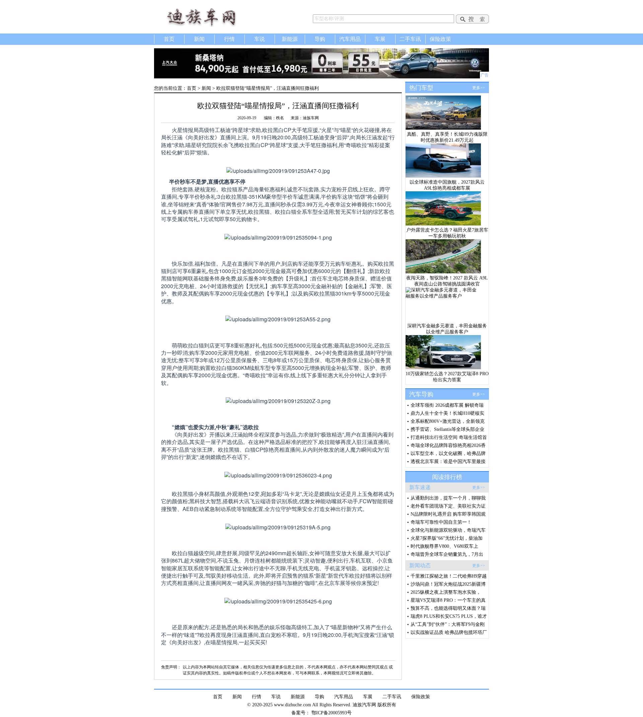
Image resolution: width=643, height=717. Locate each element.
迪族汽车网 (211, 17)
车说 (259, 39)
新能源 (290, 39)
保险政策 (440, 39)
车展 (380, 39)
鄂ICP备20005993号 (331, 712)
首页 (169, 39)
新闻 (199, 39)
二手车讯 (410, 39)
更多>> (478, 87)
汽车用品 (350, 39)
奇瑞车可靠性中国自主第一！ (441, 522)
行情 (229, 39)
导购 (319, 39)
